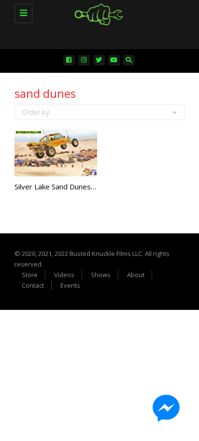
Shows (101, 274)
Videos (64, 274)
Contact (33, 285)
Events (70, 285)
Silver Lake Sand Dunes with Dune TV (75, 186)
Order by (35, 112)
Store (30, 274)
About (135, 274)
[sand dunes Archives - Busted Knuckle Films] (97, 12)
